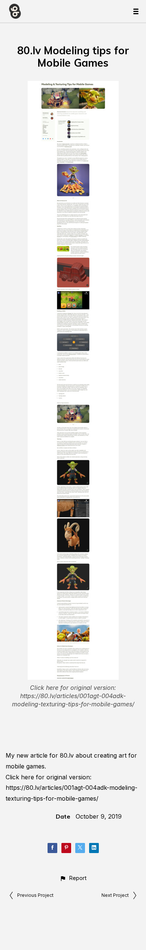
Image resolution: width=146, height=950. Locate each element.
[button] (73, 878)
